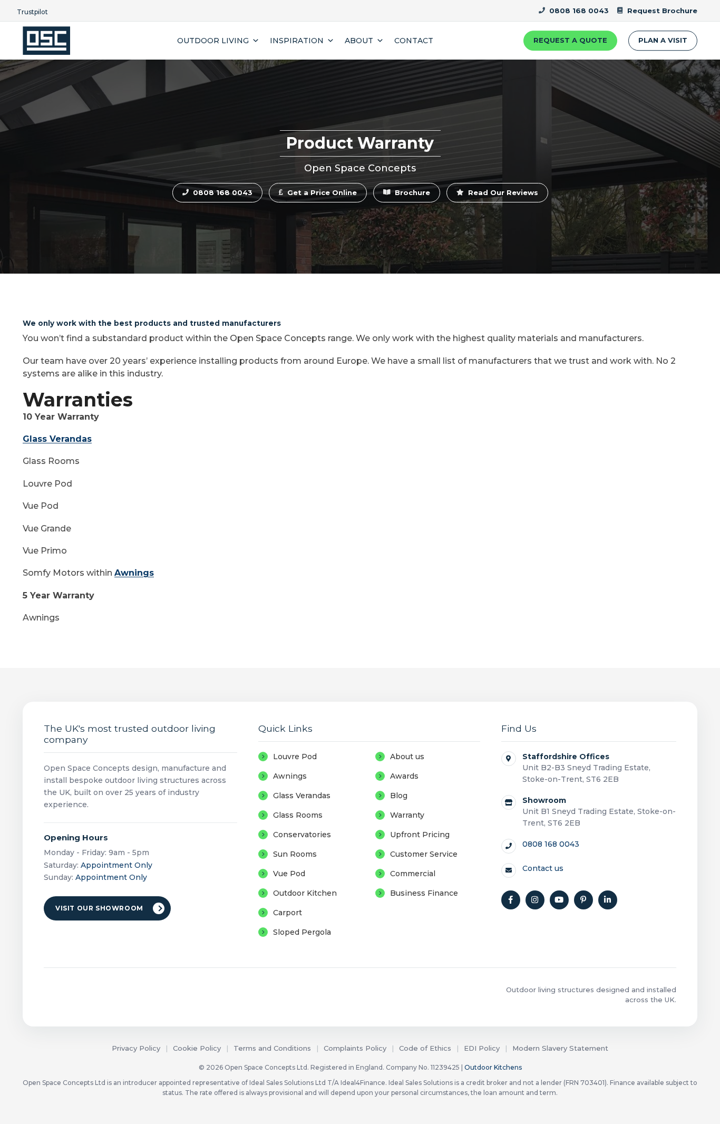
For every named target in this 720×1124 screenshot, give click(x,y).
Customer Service (424, 854)
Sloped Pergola (302, 932)
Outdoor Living (213, 40)
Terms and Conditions (272, 1048)
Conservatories (302, 834)
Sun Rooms (295, 854)
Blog (398, 795)
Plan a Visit (662, 40)
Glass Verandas (57, 439)
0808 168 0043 (550, 844)
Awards (404, 776)
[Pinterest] (583, 899)
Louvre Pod (295, 756)
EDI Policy (482, 1048)
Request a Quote (570, 40)
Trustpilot (32, 12)
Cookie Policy (197, 1048)
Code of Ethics (425, 1048)
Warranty (407, 815)
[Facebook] (510, 899)
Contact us (542, 868)
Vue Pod (289, 873)
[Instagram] (535, 899)
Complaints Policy (355, 1048)
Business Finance (424, 893)
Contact (413, 40)
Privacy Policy (136, 1048)
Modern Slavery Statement (560, 1048)
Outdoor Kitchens (493, 1067)
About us (407, 756)
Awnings (134, 573)
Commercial (412, 873)
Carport (287, 912)
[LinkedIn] (607, 899)
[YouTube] (559, 899)
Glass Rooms (298, 815)
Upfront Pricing (420, 834)
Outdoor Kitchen (305, 893)
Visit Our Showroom (99, 908)
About (359, 40)
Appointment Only (116, 865)
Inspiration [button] (297, 40)
